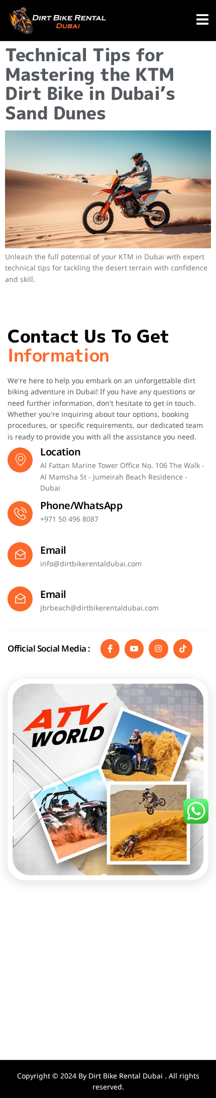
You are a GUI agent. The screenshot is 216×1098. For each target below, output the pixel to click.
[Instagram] (158, 648)
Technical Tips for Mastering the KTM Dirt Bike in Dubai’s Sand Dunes (90, 83)
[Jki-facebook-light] (110, 648)
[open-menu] (202, 21)
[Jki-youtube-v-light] (134, 648)
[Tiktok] (182, 648)
